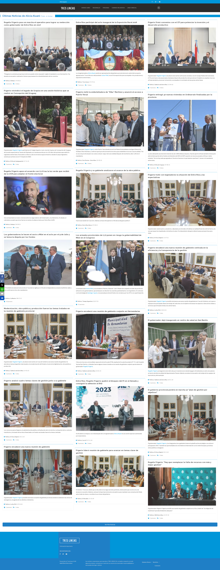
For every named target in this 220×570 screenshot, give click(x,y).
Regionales (96, 8)
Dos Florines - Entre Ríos (89, 160)
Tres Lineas (85, 82)
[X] (2, 285)
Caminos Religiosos (118, 8)
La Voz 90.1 (158, 310)
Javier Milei (105, 75)
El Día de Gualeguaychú (16, 161)
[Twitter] (156, 1)
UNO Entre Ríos (159, 515)
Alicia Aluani (91, 73)
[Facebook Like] (2, 281)
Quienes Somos (146, 562)
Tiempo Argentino (87, 301)
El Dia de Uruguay (159, 165)
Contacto (157, 565)
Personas (106, 8)
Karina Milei (89, 288)
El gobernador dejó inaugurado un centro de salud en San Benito (178, 320)
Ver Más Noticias (110, 524)
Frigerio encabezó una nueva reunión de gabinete (27, 447)
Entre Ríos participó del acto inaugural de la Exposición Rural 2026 (106, 22)
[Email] (2, 294)
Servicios (155, 562)
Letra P (84, 440)
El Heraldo (85, 498)
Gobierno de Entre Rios (161, 84)
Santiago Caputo (92, 293)
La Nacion (13, 298)
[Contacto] (159, 1)
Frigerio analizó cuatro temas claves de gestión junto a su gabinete (35, 381)
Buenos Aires (86, 8)
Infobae (12, 80)
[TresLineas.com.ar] (69, 7)
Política (7, 80)
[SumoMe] (2, 298)
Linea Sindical (132, 8)
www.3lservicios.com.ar (66, 563)
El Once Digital (159, 237)
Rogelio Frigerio (161, 75)
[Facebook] (153, 1)
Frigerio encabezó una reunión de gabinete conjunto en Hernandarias (108, 311)
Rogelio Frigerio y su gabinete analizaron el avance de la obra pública (108, 170)
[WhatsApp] (2, 289)
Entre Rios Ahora (87, 225)
